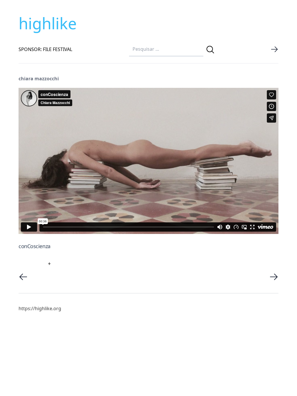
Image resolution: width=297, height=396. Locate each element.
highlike (48, 23)
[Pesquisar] (210, 49)
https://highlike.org (40, 308)
